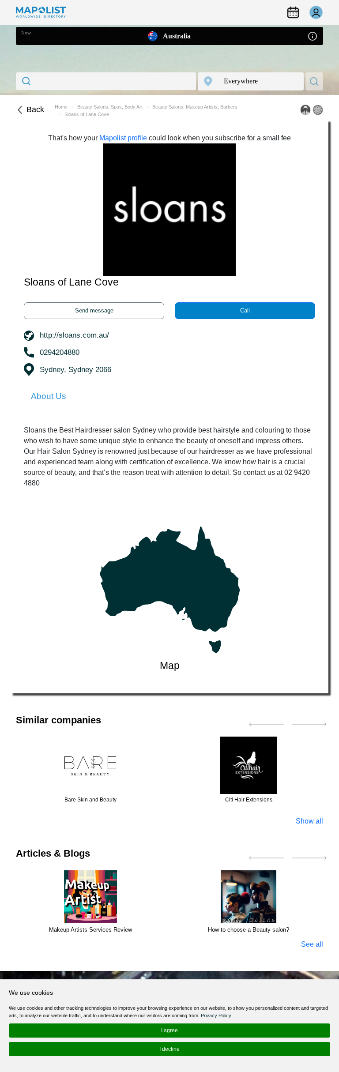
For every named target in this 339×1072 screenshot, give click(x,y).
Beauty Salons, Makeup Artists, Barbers (194, 106)
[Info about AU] (312, 35)
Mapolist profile (123, 138)
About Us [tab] (48, 396)
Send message (94, 310)
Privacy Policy (216, 1015)
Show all (309, 821)
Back (35, 109)
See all (312, 944)
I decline (169, 1049)
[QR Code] (318, 110)
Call (245, 310)
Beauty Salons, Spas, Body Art (110, 106)
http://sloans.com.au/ (74, 335)
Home (61, 106)
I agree (169, 1030)
